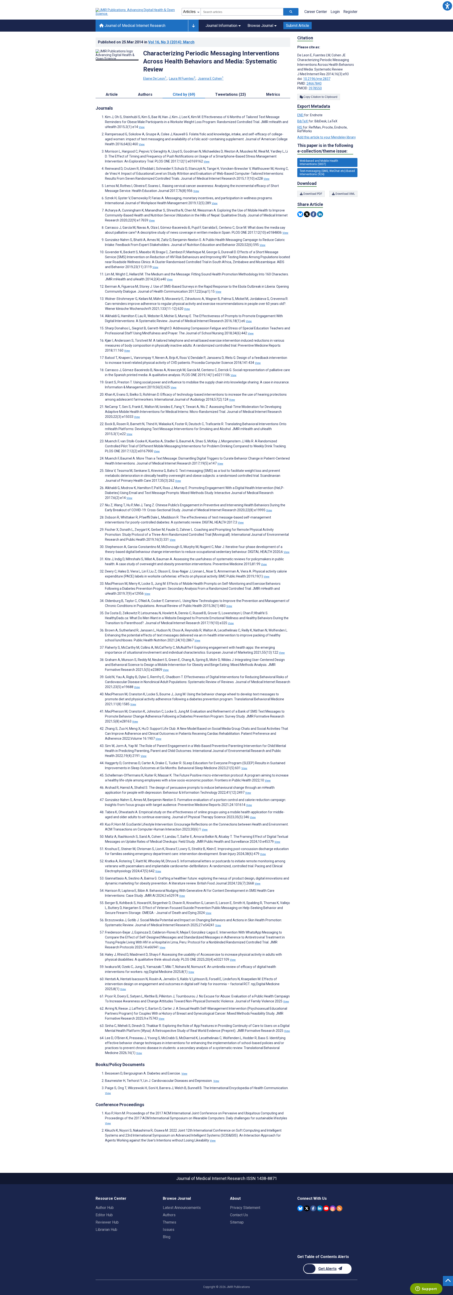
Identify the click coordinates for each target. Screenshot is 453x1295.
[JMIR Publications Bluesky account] (300, 1208)
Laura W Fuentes (182, 78)
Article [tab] (112, 94)
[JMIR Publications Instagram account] (333, 1208)
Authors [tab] (145, 94)
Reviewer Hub (107, 1222)
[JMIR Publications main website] (136, 12)
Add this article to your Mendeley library (326, 137)
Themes (169, 1222)
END (300, 115)
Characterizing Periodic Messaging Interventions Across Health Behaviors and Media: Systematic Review (211, 61)
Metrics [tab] (273, 94)
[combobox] (242, 12)
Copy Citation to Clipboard (320, 97)
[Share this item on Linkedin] (320, 214)
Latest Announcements (182, 1207)
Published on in (146, 42)
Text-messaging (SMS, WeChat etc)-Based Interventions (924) (327, 172)
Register (350, 11)
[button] (447, 5)
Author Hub (105, 1207)
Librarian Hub (106, 1229)
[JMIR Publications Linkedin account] (320, 1208)
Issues (168, 1229)
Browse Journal (260, 25)
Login (335, 11)
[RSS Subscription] (339, 1208)
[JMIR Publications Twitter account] (307, 1208)
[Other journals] (193, 25)
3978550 (315, 88)
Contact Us (239, 1215)
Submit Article (297, 25)
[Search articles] (290, 12)
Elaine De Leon (155, 78)
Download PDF (312, 193)
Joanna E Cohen (211, 78)
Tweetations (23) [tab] (230, 94)
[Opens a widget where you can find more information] (426, 1289)
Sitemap (237, 1222)
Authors (169, 1215)
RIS (300, 127)
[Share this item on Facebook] (313, 214)
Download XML (345, 193)
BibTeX (303, 121)
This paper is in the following (325, 148)
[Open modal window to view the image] (117, 60)
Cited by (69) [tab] (184, 94)
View (142, 127)
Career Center (315, 11)
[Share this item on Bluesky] (300, 214)
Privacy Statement (245, 1207)
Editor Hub (104, 1215)
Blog (166, 1237)
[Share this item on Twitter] (307, 214)
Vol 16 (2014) (171, 42)
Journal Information (221, 25)
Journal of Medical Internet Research (134, 25)
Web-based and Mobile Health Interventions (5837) (319, 162)
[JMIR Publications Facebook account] (313, 1208)
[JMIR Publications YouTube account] (326, 1208)
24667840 (314, 83)
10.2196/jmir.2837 (316, 79)
